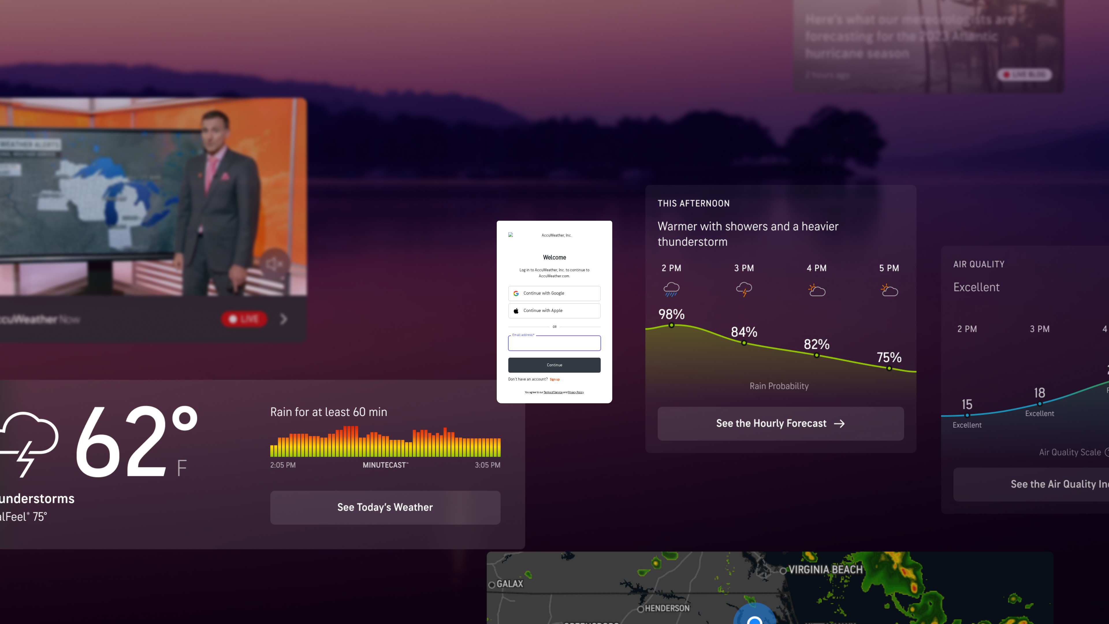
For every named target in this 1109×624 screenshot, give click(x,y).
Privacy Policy (576, 392)
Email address (523, 335)
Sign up (555, 379)
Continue (554, 365)
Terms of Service (553, 392)
